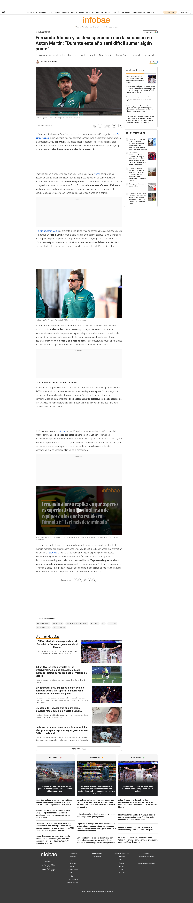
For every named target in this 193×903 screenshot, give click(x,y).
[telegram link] (48, 869)
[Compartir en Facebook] (100, 126)
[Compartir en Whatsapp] (95, 126)
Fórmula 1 (94, 623)
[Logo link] (97, 20)
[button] (4, 12)
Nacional (150, 12)
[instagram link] (53, 865)
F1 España (112, 623)
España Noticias (59, 628)
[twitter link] (48, 865)
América (73, 856)
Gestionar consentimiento (146, 863)
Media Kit (122, 873)
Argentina (42, 12)
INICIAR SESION (184, 12)
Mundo (107, 12)
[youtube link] (44, 869)
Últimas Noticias (124, 12)
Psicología (104, 27)
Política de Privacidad (146, 860)
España (74, 12)
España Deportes (139, 12)
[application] (79, 510)
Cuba (114, 12)
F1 (103, 623)
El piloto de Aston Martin (47, 231)
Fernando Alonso (43, 623)
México (81, 12)
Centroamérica (97, 12)
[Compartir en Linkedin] (109, 126)
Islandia (111, 27)
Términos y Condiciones (146, 856)
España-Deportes (43, 628)
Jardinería (96, 27)
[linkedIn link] (53, 869)
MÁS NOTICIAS (79, 749)
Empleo (97, 860)
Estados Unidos (54, 12)
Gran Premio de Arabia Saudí (76, 623)
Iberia (116, 27)
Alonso (97, 174)
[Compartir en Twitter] (105, 126)
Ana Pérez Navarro (51, 62)
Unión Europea (87, 27)
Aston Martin (54, 552)
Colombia (65, 12)
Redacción (97, 856)
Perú (88, 12)
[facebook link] (44, 865)
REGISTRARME (170, 12)
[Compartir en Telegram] (114, 126)
